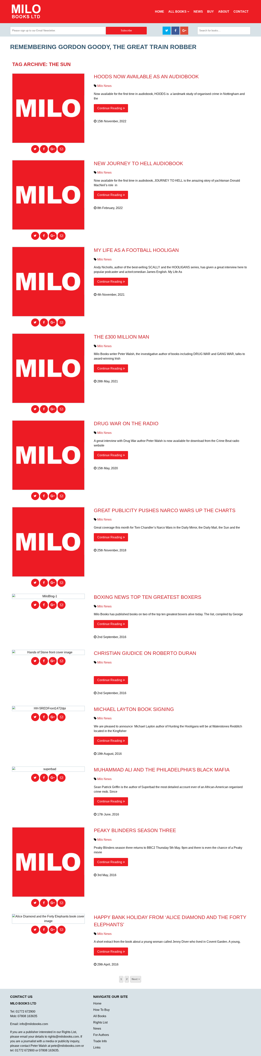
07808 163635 (27, 1016)
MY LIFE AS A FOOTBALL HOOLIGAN (136, 250)
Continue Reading (109, 108)
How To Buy (101, 1009)
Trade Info (100, 1041)
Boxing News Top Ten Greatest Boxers (147, 597)
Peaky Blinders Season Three (135, 830)
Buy (210, 11)
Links (97, 1047)
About (223, 11)
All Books (177, 11)
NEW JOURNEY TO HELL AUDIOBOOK (138, 163)
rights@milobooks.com (63, 1036)
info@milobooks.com (33, 1024)
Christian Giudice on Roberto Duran (145, 653)
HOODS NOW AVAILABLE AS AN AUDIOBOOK (146, 76)
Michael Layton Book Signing (134, 709)
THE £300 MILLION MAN (121, 336)
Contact (241, 11)
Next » (136, 979)
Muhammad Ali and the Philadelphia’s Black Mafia (161, 769)
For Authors (101, 1034)
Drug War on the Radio (126, 423)
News (198, 11)
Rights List (100, 1022)
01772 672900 (25, 1011)
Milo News (104, 85)
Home (159, 11)
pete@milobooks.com (65, 1045)
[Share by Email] (62, 149)
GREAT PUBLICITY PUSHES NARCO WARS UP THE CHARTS (164, 510)
